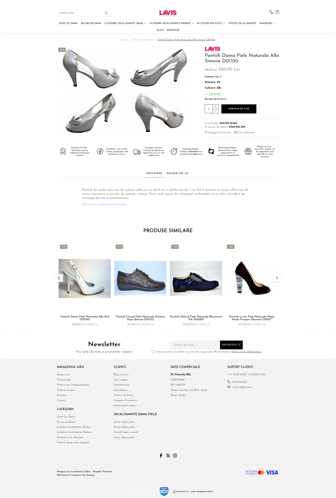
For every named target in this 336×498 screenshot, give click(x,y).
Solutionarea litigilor (125, 405)
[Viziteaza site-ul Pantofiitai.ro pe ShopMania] (164, 491)
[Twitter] (168, 456)
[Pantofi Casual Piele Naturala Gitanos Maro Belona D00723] (140, 278)
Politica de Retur (123, 395)
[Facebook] (161, 456)
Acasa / (126, 40)
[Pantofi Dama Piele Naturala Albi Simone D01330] (90, 68)
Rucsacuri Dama (66, 422)
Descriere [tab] (154, 173)
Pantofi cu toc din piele (70, 437)
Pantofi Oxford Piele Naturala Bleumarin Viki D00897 (196, 318)
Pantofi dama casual (126, 432)
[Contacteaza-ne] (271, 12)
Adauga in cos (238, 108)
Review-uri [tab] (178, 173)
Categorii (65, 409)
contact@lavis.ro (241, 387)
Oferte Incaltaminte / (144, 40)
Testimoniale (64, 380)
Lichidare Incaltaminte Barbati (74, 432)
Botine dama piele (124, 427)
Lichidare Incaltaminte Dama (73, 427)
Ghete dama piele (124, 422)
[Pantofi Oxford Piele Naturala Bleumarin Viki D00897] (196, 278)
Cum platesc (121, 390)
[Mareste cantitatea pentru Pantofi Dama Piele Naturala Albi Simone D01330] (215, 106)
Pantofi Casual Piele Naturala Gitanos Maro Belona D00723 (140, 318)
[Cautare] (106, 13)
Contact (61, 400)
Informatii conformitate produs (104, 204)
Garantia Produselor (125, 400)
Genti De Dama (66, 417)
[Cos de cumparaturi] (277, 12)
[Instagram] (175, 456)
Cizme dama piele (124, 437)
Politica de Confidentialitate (246, 352)
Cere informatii (246, 132)
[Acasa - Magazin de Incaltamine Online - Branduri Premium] (168, 13)
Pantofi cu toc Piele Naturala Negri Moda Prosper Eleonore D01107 (251, 318)
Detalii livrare (121, 385)
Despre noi (63, 374)
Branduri (266, 23)
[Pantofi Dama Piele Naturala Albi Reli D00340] (85, 278)
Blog (160, 30)
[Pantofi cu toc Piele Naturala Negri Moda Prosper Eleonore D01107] (252, 278)
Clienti (120, 367)
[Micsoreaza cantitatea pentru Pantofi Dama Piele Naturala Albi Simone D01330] (215, 111)
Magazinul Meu (70, 367)
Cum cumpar (121, 380)
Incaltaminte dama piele (135, 414)
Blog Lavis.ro (121, 374)
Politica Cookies (66, 390)
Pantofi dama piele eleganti (73, 442)
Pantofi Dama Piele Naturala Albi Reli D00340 (84, 318)
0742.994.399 (239, 382)
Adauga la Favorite (219, 132)
